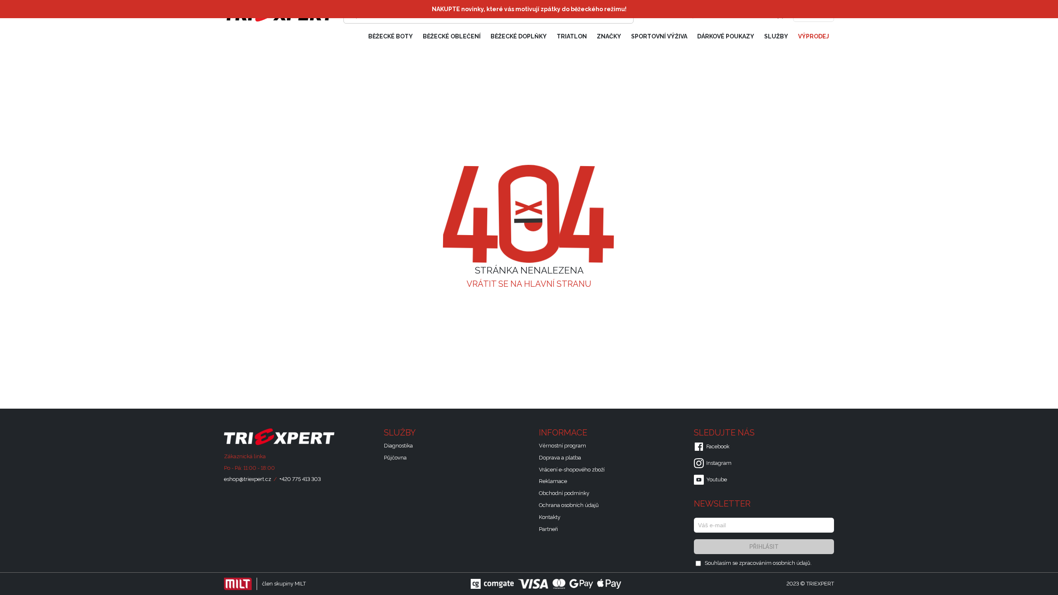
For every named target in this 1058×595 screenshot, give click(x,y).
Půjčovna (395, 458)
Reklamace (553, 481)
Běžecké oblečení (452, 36)
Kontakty (549, 517)
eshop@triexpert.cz (247, 479)
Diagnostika (398, 446)
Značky (609, 36)
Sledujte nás (725, 432)
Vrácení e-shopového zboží (572, 469)
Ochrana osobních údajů (569, 505)
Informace (564, 432)
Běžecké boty (390, 36)
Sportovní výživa (659, 36)
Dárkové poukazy (725, 36)
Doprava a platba (560, 458)
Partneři (548, 529)
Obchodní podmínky (564, 493)
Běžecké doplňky (519, 36)
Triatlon (572, 36)
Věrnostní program (562, 446)
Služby (776, 36)
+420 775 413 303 (300, 479)
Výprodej (813, 36)
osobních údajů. (792, 563)
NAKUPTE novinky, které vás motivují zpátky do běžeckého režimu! (529, 9)
